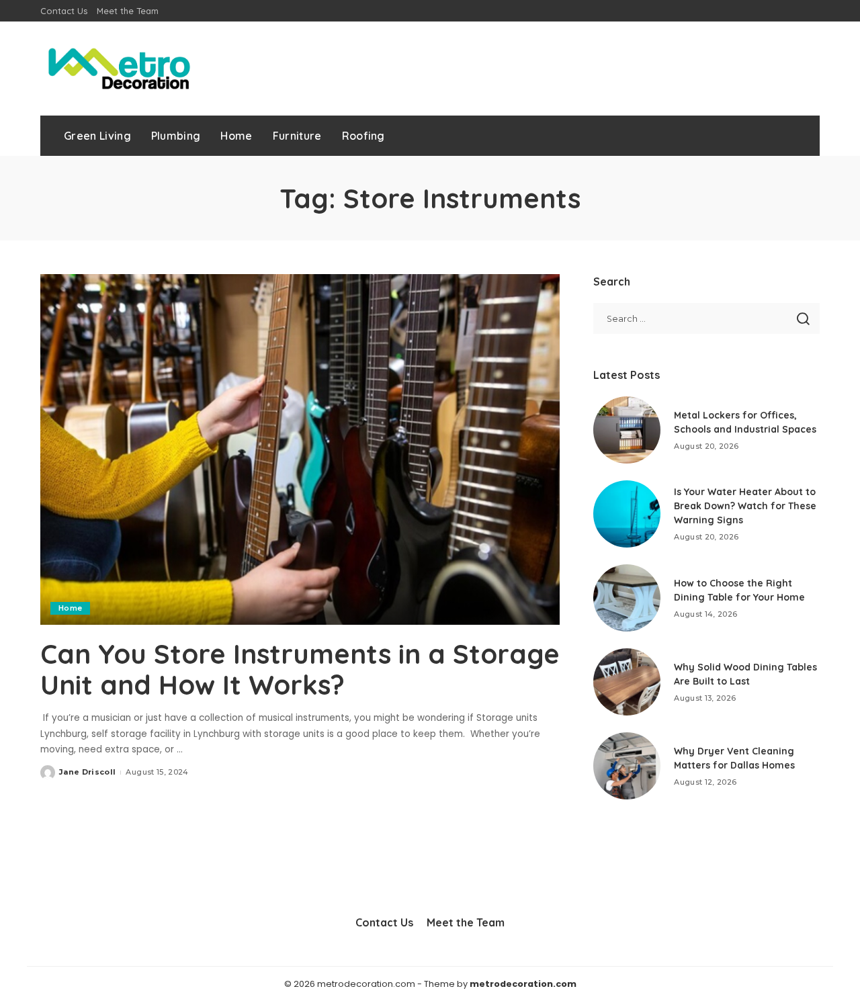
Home (70, 608)
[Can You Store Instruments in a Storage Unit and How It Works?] (300, 449)
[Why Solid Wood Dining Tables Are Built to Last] (626, 681)
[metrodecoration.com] (118, 68)
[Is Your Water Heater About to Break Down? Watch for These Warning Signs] (626, 514)
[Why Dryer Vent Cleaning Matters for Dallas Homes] (626, 765)
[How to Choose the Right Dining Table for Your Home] (626, 598)
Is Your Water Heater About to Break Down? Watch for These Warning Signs (745, 506)
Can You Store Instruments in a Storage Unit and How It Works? (300, 669)
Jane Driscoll (87, 772)
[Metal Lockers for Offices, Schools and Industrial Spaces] (626, 430)
